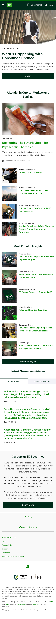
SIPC (51, 602)
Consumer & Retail (26, 223)
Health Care (7, 138)
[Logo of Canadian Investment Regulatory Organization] (20, 577)
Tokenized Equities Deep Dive (33, 310)
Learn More (28, 505)
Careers (5, 549)
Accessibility (7, 545)
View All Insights (28, 361)
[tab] (14, 381)
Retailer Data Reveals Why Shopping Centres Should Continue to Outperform (36, 229)
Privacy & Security (9, 537)
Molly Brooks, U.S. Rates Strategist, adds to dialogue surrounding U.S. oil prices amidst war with (27, 394)
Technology (24, 343)
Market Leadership (26, 169)
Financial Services (10, 48)
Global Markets (25, 307)
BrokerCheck (21, 604)
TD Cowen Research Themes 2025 (35, 292)
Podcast (9, 161)
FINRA (7, 604)
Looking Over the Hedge (30, 173)
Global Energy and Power (29, 205)
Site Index (6, 553)
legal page (36, 604)
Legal (4, 541)
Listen (28, 76)
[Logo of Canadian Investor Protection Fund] (36, 577)
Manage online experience (13, 556)
